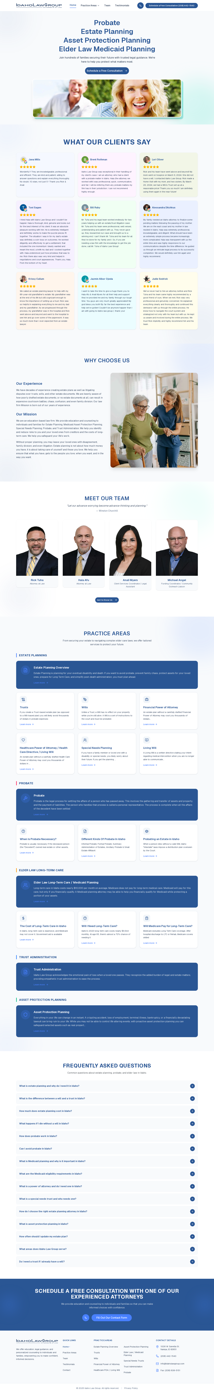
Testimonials (122, 5)
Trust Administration (133, 1366)
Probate (127, 1372)
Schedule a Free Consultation (105, 70)
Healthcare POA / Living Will (107, 1370)
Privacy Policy (131, 1388)
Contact (66, 1370)
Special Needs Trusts (134, 1360)
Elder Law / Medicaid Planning (133, 1354)
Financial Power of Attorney (107, 1364)
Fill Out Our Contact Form (111, 1317)
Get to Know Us (104, 600)
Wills (96, 1358)
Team (107, 5)
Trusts (97, 1352)
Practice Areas (89, 5)
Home (73, 5)
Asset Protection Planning (136, 1346)
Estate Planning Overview (106, 1346)
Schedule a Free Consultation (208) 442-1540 (171, 5)
